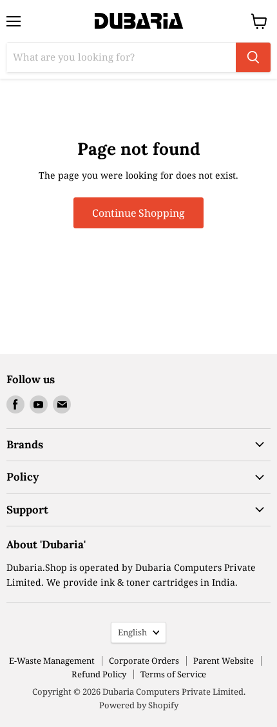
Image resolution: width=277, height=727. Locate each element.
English (132, 632)
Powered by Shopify (138, 705)
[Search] (253, 57)
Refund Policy (99, 674)
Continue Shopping (138, 213)
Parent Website (223, 660)
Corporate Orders (144, 660)
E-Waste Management (52, 660)
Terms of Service (173, 674)
